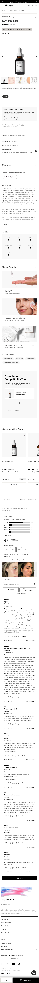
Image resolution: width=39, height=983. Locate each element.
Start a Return (6, 922)
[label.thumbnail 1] (4, 80)
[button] (36, 165)
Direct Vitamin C (31, 358)
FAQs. (22, 125)
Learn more (5, 224)
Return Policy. (14, 126)
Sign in (3, 929)
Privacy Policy (35, 911)
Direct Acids (19, 358)
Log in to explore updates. (19, 2)
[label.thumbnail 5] (34, 80)
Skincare (4, 10)
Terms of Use (6, 913)
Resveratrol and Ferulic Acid (11, 362)
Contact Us (19, 913)
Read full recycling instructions (14, 347)
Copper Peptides (8, 358)
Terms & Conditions (5, 970)
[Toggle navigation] (2, 5)
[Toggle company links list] (36, 946)
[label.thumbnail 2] (11, 80)
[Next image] (36, 57)
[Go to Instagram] (7, 964)
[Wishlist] (36, 16)
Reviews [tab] (6, 500)
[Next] (37, 1)
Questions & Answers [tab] (28, 500)
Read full (12, 293)
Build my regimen (9, 177)
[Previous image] (2, 57)
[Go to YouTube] (13, 964)
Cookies (24, 972)
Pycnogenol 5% (7, 461)
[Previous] (2, 1)
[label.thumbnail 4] (26, 80)
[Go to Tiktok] (19, 964)
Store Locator (5, 933)
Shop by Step (14, 10)
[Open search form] (25, 5)
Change (21, 955)
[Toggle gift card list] (36, 940)
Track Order (5, 926)
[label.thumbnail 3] (19, 80)
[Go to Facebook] (2, 964)
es (17, 958)
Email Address (5, 904)
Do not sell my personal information (11, 972)
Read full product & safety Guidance (15, 320)
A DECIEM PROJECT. (6, 973)
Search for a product (13, 410)
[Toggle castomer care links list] (36, 943)
